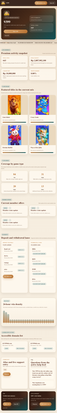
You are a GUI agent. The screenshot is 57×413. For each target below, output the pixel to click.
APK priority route (41, 3)
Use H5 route (36, 289)
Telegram (7, 374)
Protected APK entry (18, 374)
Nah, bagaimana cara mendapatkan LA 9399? (39, 384)
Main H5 (52, 3)
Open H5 (7, 35)
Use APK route (8, 276)
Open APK (15, 31)
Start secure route (45, 404)
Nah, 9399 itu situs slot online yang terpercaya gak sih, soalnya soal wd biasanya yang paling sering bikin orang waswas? (42, 374)
